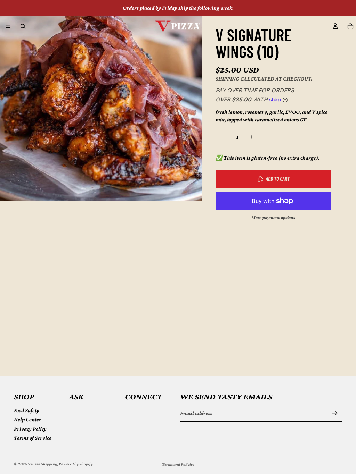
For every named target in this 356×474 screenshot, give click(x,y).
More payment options (273, 217)
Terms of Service (32, 438)
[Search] (23, 26)
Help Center (27, 419)
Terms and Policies (178, 464)
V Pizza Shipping (42, 464)
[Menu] (8, 26)
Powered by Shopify (76, 464)
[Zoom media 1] (101, 100)
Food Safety (26, 410)
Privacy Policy (30, 428)
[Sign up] (334, 413)
